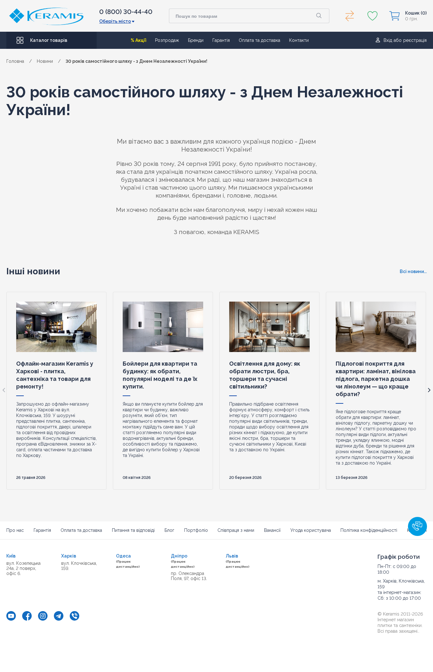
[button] (417, 526)
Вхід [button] (388, 40)
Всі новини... (413, 271)
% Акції (138, 40)
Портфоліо (196, 530)
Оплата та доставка (259, 40)
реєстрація (415, 40)
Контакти (299, 40)
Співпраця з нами (235, 530)
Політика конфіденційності (368, 530)
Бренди (196, 40)
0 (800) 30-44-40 (125, 12)
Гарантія (221, 40)
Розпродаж (167, 40)
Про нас (15, 530)
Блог (169, 530)
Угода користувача (310, 530)
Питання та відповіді (133, 530)
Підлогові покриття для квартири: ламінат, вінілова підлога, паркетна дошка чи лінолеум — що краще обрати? (376, 378)
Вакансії (272, 530)
